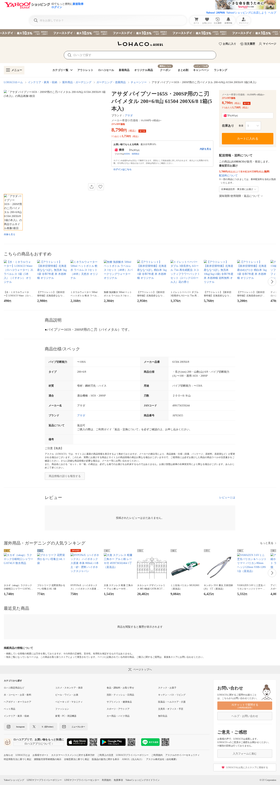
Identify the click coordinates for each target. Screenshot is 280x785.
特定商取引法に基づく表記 (17, 759)
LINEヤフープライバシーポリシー (44, 780)
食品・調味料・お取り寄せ (120, 688)
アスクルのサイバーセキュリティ (182, 755)
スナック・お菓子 (167, 688)
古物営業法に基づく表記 (76, 759)
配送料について (228, 175)
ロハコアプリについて (37, 743)
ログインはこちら (122, 169)
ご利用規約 (157, 755)
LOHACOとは (23, 755)
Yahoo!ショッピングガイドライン (143, 780)
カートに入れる (247, 138)
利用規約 (106, 780)
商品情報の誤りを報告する (65, 476)
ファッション (62, 709)
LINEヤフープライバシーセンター (81, 780)
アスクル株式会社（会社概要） (162, 759)
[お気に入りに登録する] (100, 186)
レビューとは (227, 497)
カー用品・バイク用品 (118, 716)
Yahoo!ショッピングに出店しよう (246, 12)
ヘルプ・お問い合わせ (244, 716)
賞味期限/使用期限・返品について (239, 196)
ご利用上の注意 (105, 755)
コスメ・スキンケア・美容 (69, 688)
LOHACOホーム (13, 82)
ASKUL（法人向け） (132, 759)
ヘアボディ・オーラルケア (17, 702)
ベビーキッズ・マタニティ (69, 702)
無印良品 (162, 716)
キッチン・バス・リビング (172, 695)
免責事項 (118, 780)
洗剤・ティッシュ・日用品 (120, 695)
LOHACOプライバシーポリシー (132, 755)
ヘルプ (272, 12)
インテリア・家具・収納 (42, 82)
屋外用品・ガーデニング (76, 82)
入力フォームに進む (245, 753)
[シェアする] (91, 186)
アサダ (129, 115)
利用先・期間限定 (131, 154)
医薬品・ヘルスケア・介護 (172, 702)
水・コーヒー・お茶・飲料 (17, 695)
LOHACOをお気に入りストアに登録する (247, 767)
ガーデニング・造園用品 (111, 82)
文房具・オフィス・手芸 (170, 709)
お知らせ (8, 755)
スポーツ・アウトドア (118, 709)
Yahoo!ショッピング (14, 780)
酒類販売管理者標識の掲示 (47, 759)
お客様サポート (41, 755)
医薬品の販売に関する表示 (105, 759)
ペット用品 (9, 709)
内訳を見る (205, 149)
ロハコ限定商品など (14, 688)
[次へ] (272, 281)
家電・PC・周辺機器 (65, 716)
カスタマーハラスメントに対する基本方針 (73, 755)
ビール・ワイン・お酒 (66, 695)
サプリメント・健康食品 (119, 702)
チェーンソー (139, 82)
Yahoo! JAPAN (215, 12)
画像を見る (9, 234)
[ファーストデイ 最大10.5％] (140, 33)
